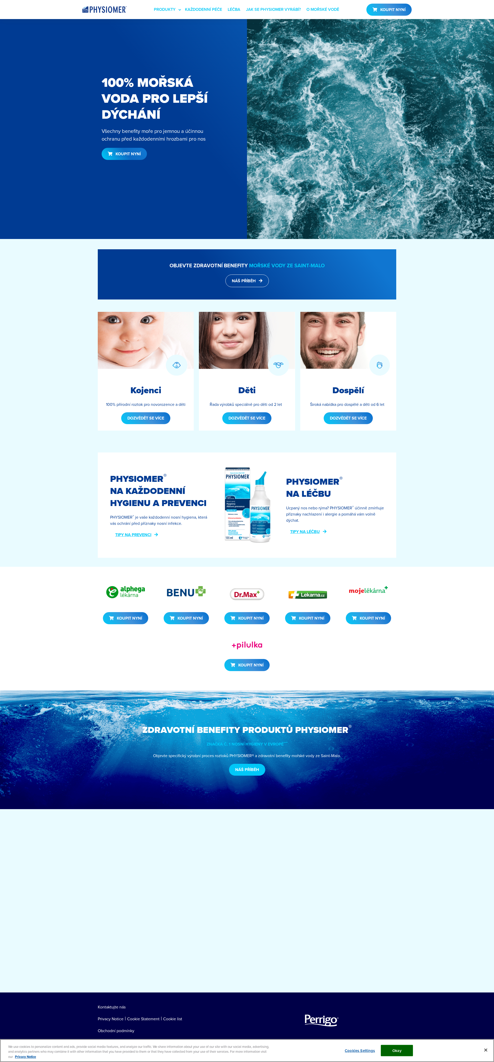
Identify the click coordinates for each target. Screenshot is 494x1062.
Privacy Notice (110, 1019)
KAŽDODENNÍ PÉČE (203, 9)
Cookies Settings (360, 1050)
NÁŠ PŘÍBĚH (244, 281)
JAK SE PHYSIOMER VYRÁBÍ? (273, 9)
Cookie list (172, 1019)
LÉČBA (234, 9)
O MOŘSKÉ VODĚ (322, 9)
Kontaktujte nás (112, 1007)
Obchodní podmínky (116, 1030)
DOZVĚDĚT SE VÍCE (145, 418)
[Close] (485, 1050)
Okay (397, 1050)
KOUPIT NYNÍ (392, 10)
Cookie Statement (143, 1019)
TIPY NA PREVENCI (133, 535)
